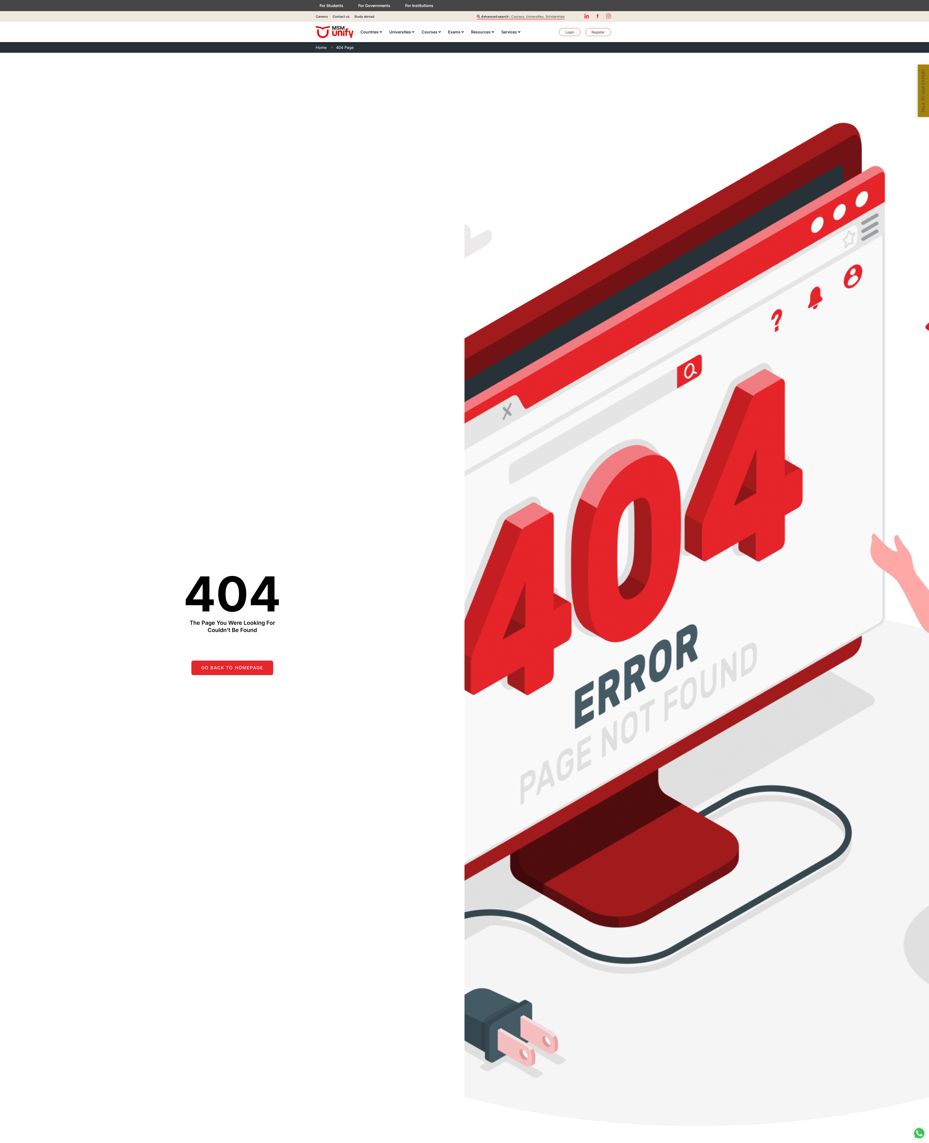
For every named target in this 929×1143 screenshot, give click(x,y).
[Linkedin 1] (586, 16)
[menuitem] (371, 32)
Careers (322, 16)
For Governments (374, 5)
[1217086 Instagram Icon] (608, 16)
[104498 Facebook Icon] (597, 16)
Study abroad (364, 16)
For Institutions (419, 5)
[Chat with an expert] (919, 1133)
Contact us (341, 16)
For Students (331, 5)
